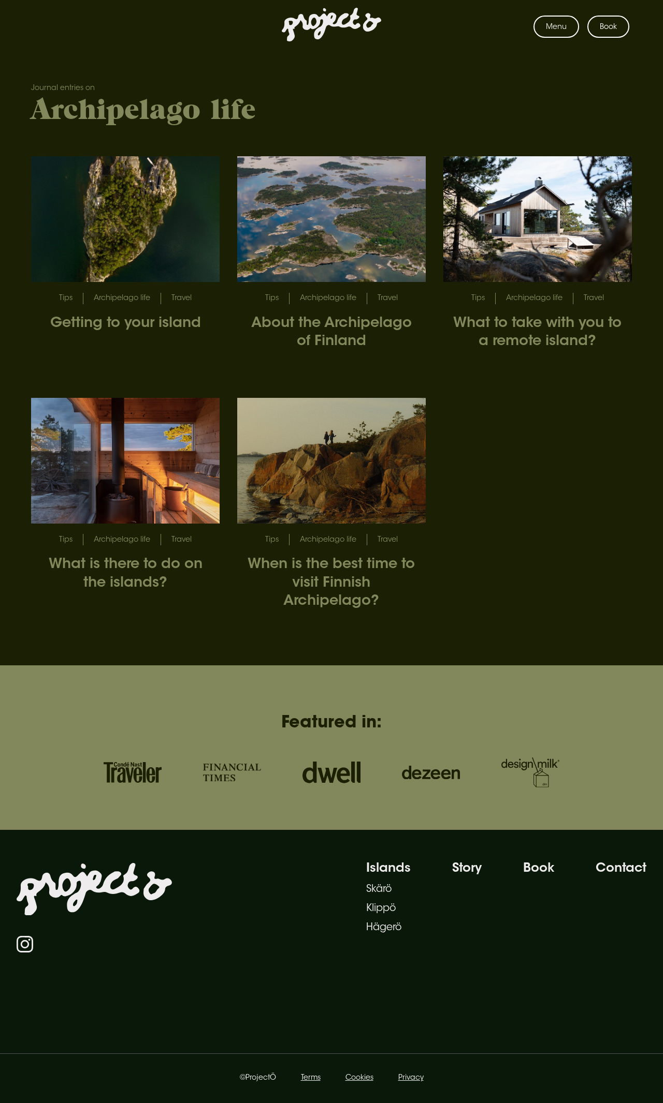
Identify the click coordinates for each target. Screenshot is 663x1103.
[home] (331, 27)
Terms (311, 1078)
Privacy (411, 1078)
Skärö (379, 890)
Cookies (359, 1078)
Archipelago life (122, 298)
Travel (181, 298)
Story (467, 868)
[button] (556, 27)
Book (608, 27)
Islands (388, 868)
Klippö (381, 909)
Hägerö (383, 928)
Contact (621, 868)
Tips (66, 298)
